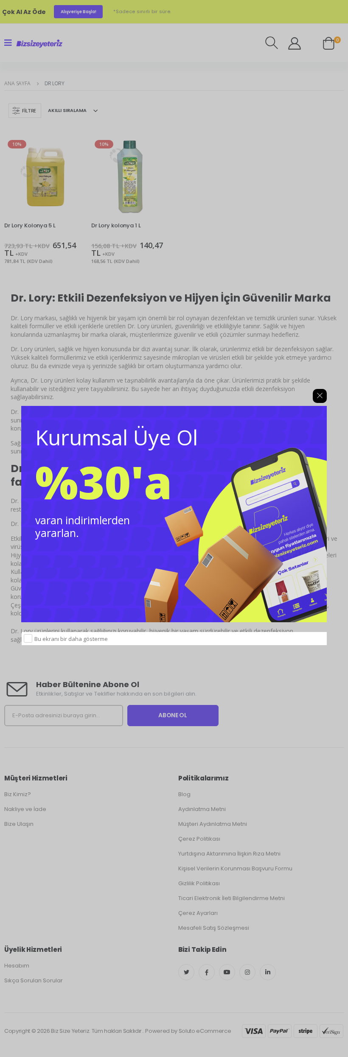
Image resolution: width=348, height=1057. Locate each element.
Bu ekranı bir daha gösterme (71, 639)
